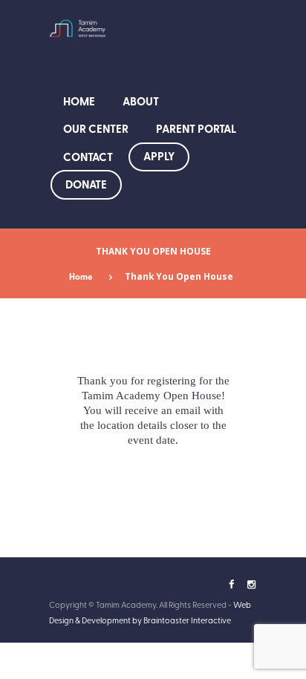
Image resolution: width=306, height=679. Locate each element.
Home (79, 101)
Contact (88, 156)
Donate (86, 184)
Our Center (95, 128)
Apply (159, 156)
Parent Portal (196, 128)
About (141, 101)
